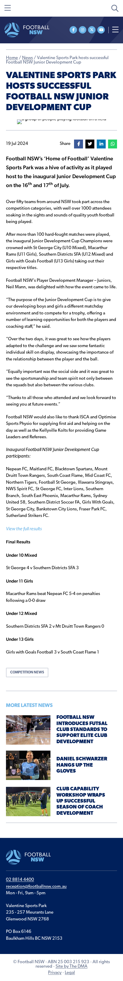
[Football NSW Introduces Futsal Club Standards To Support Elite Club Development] (28, 730)
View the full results (24, 529)
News (27, 58)
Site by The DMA (71, 966)
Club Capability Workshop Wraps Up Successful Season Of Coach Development (80, 801)
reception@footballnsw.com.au (36, 887)
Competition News (27, 672)
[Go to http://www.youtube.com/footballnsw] (101, 30)
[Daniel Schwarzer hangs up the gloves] (28, 765)
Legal (70, 973)
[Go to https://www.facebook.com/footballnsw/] (73, 30)
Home (12, 58)
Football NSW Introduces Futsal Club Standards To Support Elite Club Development (81, 729)
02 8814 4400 (20, 880)
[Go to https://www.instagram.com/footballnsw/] (82, 30)
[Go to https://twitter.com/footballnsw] (92, 30)
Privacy (54, 973)
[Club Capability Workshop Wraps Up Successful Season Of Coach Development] (28, 801)
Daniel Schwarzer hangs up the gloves (81, 765)
